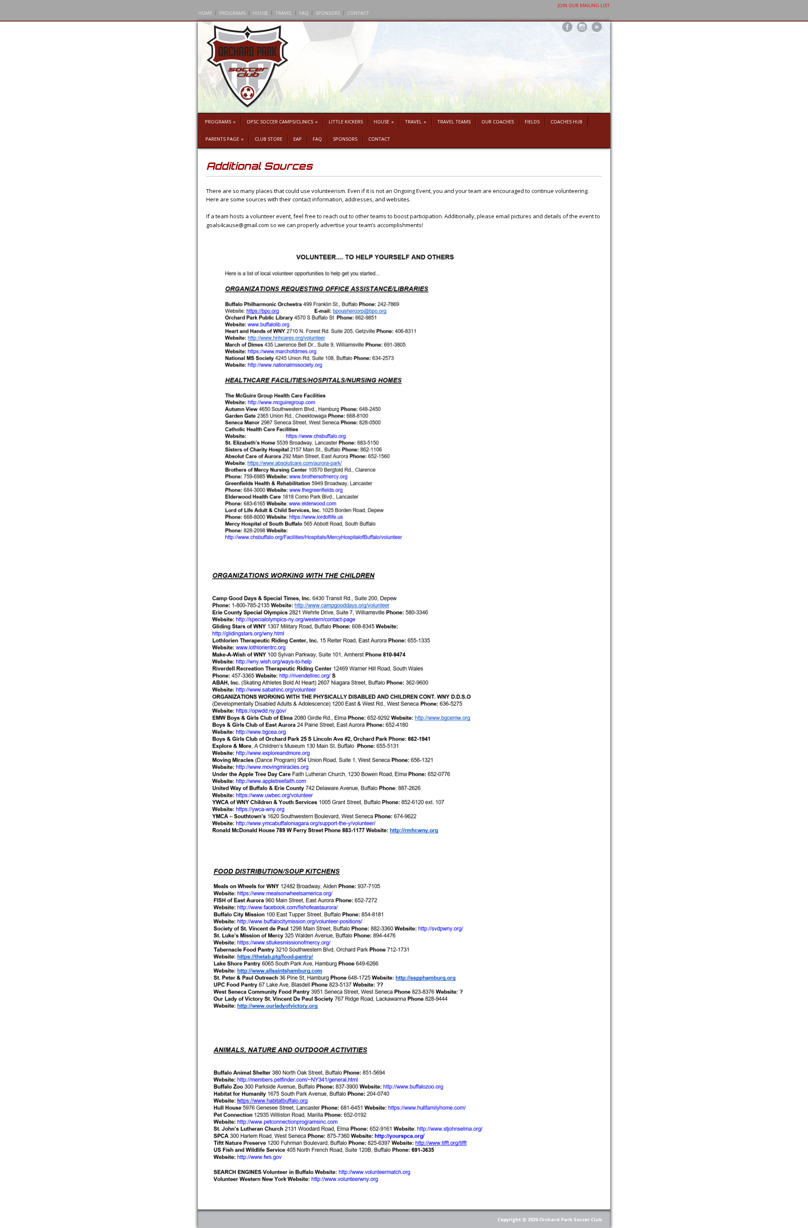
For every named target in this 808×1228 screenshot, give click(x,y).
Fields (532, 121)
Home (205, 13)
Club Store (268, 139)
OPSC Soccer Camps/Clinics (282, 121)
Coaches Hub (566, 121)
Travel (283, 13)
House (260, 13)
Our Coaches (497, 121)
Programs (232, 13)
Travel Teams (453, 121)
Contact (358, 13)
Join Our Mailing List (584, 5)
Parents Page (224, 139)
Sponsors (328, 13)
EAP (297, 139)
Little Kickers (346, 121)
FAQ (303, 13)
